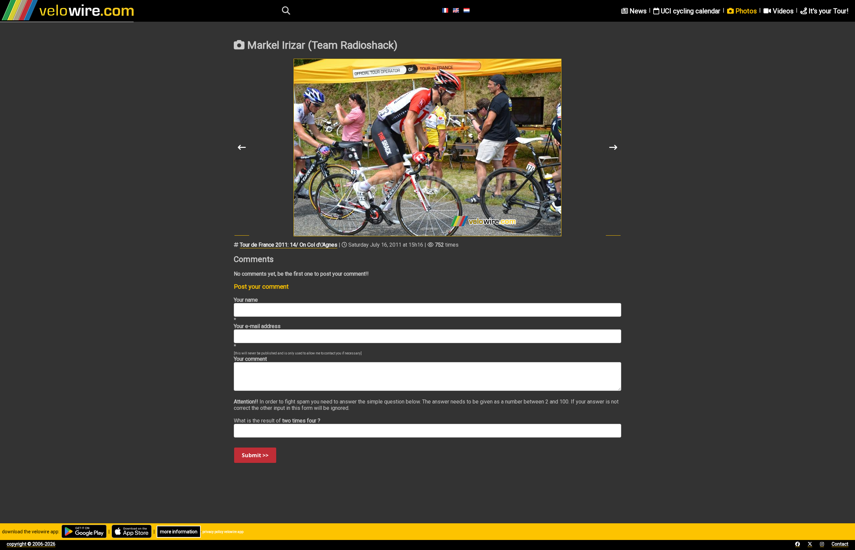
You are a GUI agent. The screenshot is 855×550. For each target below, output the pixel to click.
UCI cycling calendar (689, 11)
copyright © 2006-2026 (31, 544)
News (637, 11)
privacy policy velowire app (222, 532)
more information (178, 531)
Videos (782, 11)
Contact (840, 544)
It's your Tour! (827, 11)
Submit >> (255, 455)
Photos (745, 11)
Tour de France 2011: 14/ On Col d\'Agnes (288, 245)
